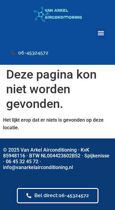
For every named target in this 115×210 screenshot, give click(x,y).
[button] (101, 33)
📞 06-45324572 (29, 53)
